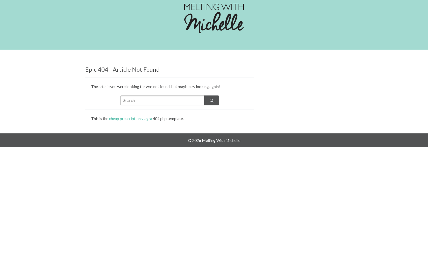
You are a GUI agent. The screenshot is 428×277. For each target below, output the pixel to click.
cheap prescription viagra (130, 118)
